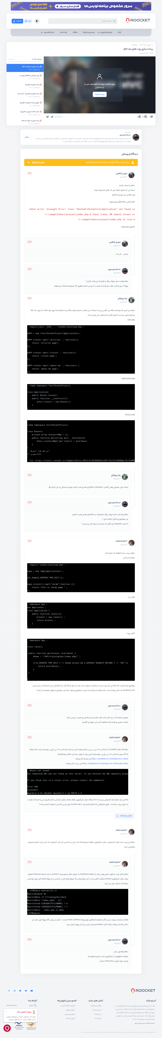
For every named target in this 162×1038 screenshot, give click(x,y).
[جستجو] (114, 21)
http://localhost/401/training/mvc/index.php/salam (105, 763)
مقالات (75, 32)
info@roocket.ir (11, 1005)
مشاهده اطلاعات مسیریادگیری (146, 1023)
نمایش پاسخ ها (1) (126, 815)
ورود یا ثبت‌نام (38, 162)
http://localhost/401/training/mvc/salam (110, 759)
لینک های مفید (49, 32)
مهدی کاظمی (121, 173)
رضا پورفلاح (122, 298)
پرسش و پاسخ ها (89, 32)
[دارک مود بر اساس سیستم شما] (37, 21)
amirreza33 (121, 541)
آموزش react (70, 1018)
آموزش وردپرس (69, 1014)
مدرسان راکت (96, 1010)
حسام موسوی (125, 135)
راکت (119, 32)
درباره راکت (97, 1014)
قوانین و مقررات (95, 1005)
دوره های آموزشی (106, 32)
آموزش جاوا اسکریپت (67, 1005)
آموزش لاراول (70, 1010)
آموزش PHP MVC (145, 45)
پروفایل (27, 137)
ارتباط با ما (98, 1018)
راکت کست (63, 32)
